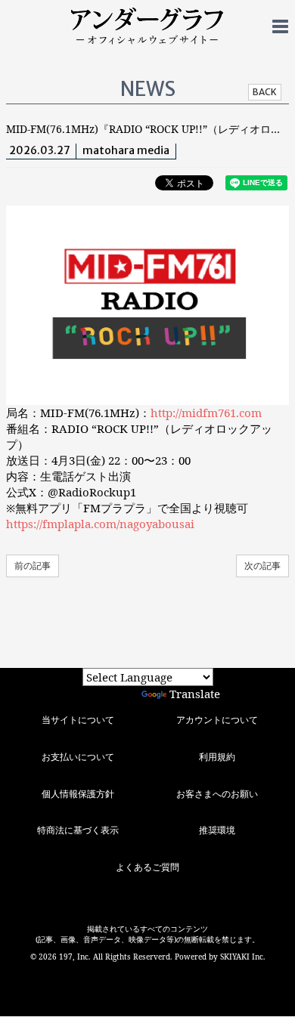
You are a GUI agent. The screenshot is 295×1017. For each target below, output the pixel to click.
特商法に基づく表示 (78, 830)
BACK (265, 91)
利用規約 (217, 756)
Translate (194, 693)
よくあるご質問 (147, 867)
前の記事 (32, 565)
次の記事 (262, 565)
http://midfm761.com (206, 412)
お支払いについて (78, 756)
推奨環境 (217, 830)
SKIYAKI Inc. (243, 956)
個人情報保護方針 (78, 793)
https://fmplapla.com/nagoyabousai (100, 523)
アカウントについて (217, 719)
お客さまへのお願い (217, 793)
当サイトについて (78, 719)
